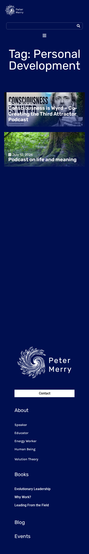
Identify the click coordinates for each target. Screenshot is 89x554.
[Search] (78, 26)
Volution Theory (26, 459)
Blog (19, 522)
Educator (21, 433)
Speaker (20, 425)
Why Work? (22, 497)
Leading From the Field (31, 505)
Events (22, 536)
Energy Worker (25, 441)
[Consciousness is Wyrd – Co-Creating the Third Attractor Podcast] (44, 109)
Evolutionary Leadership (32, 489)
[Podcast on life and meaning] (44, 149)
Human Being (24, 449)
